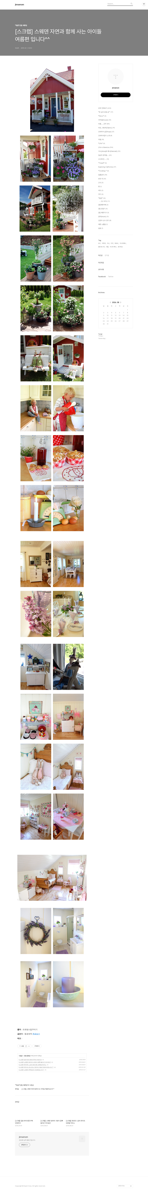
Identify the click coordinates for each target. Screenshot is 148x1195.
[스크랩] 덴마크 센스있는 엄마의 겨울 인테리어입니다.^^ (36, 1067)
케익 (100, 190)
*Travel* (102, 163)
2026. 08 (115, 302)
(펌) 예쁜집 (27, 1056)
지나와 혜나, (113, 247)
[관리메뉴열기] (144, 4)
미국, (112, 243)
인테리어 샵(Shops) (106, 132)
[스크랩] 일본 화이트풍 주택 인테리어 (30, 1059)
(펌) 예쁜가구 (103, 213)
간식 (100, 183)
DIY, (99, 243)
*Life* (101, 143)
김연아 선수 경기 (104, 220)
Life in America (105, 147)
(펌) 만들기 (103, 209)
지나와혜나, (123, 243)
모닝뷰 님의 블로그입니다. (27, 1140)
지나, (108, 243)
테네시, (117, 243)
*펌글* (21, 1056)
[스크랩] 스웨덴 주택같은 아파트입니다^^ (31, 1070)
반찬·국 (102, 179)
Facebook (102, 277)
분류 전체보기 (104, 108)
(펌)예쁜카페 (103, 205)
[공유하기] (26, 1046)
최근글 (100, 255)
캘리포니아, (101, 247)
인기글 (107, 255)
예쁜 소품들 (103, 224)
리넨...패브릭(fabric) (106, 128)
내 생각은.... (103, 159)
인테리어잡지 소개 (105, 136)
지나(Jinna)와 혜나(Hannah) (109, 151)
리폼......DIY (104, 124)
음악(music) (103, 216)
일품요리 (102, 175)
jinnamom (19, 4)
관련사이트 (121, 1186)
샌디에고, (120, 247)
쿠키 (100, 194)
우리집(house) (104, 120)
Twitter (110, 277)
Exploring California (107, 167)
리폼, (107, 247)
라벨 (101, 139)
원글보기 (36, 1034)
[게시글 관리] (29, 1046)
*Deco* (102, 116)
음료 (100, 228)
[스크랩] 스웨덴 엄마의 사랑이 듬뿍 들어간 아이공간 (35, 1062)
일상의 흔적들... (105, 155)
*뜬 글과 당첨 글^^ (105, 112)
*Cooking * (103, 171)
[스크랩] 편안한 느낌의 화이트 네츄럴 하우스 (32, 1065)
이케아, (104, 243)
